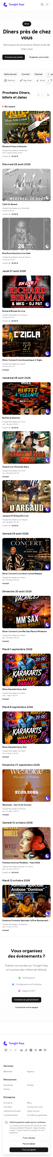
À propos (8, 1103)
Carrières (8, 1107)
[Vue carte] (48, 94)
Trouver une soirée (14, 57)
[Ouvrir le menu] (47, 4)
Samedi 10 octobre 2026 (17, 822)
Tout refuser (29, 1138)
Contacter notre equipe (26, 1007)
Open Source (33, 1111)
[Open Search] (42, 4)
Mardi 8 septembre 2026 (17, 707)
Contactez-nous (35, 1107)
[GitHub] (45, 1050)
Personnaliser (29, 1144)
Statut (7, 1089)
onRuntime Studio (12, 1111)
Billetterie (8, 1071)
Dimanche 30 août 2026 (17, 591)
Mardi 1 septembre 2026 (17, 649)
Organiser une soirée (39, 57)
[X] (35, 1050)
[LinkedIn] (21, 1050)
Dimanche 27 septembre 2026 (21, 764)
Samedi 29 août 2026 (15, 533)
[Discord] (40, 1050)
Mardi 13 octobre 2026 (16, 880)
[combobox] (40, 95)
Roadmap (8, 1085)
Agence (30, 1071)
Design (30, 1085)
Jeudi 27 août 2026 (14, 271)
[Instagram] (30, 1050)
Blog (29, 1103)
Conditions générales (37, 1115)
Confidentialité (11, 1115)
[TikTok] (26, 1050)
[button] (47, 4)
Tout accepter (29, 1149)
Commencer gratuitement (26, 999)
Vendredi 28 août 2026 (16, 377)
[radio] (6, 1050)
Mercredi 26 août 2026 (16, 164)
